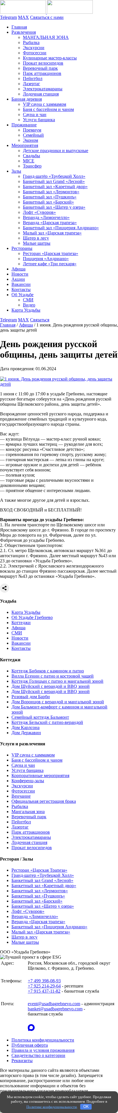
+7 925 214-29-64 (44, 985)
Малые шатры (36, 243)
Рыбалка (31, 42)
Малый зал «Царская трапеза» (52, 232)
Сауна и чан (34, 114)
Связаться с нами (47, 17)
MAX (23, 17)
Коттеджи (21, 622)
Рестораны (21, 248)
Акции (18, 279)
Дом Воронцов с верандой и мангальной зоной (57, 701)
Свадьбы (31, 155)
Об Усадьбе (22, 294)
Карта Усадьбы (25, 310)
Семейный (33, 135)
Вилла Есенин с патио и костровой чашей (52, 676)
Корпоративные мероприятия (40, 775)
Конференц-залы (27, 780)
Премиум (32, 130)
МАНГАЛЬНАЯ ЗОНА (46, 37)
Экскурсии (33, 47)
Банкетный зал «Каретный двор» (55, 186)
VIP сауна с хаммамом (44, 104)
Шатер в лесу (36, 238)
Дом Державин (26, 732)
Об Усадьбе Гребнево (32, 617)
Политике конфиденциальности (51, 1106)
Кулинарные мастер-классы (50, 57)
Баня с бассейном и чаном (48, 109)
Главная (19, 27)
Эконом (30, 140)
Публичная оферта (29, 1045)
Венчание (21, 796)
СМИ (28, 299)
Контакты (21, 289)
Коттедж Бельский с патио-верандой (47, 722)
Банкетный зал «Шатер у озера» (54, 207)
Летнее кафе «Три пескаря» (49, 263)
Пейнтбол (32, 78)
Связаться (39, 319)
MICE (28, 160)
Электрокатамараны (42, 88)
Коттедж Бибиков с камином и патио (47, 670)
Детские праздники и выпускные (55, 150)
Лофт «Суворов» (39, 212)
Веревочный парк (40, 68)
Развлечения (23, 32)
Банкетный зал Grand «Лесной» (54, 181)
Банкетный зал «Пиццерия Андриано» (61, 227)
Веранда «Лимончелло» (46, 217)
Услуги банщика (39, 119)
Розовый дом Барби (30, 696)
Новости (19, 274)
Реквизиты (22, 1060)
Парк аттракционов (42, 73)
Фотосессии (34, 52)
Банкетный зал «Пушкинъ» (49, 196)
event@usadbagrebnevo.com (54, 1003)
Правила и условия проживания (42, 1050)
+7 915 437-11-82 (44, 991)
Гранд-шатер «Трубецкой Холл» (42, 875)
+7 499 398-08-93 (44, 980)
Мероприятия (24, 145)
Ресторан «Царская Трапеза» (39, 870)
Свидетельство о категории (38, 1055)
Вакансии (21, 284)
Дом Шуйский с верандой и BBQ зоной (50, 686)
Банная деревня (26, 99)
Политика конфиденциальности (42, 1040)
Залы (16, 171)
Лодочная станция (41, 93)
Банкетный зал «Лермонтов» (51, 191)
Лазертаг (31, 83)
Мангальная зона (28, 811)
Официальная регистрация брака (43, 801)
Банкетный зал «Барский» (48, 202)
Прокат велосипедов (43, 63)
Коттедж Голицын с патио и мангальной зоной (57, 681)
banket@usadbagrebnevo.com (55, 1008)
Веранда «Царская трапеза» (50, 222)
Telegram (8, 17)
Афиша (18, 268)
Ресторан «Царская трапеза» (50, 253)
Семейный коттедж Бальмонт (40, 717)
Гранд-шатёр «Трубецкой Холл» (54, 176)
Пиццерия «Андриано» (46, 258)
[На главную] (46, 12)
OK (86, 1106)
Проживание (24, 124)
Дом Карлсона (25, 727)
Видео (29, 304)
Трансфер (32, 166)
